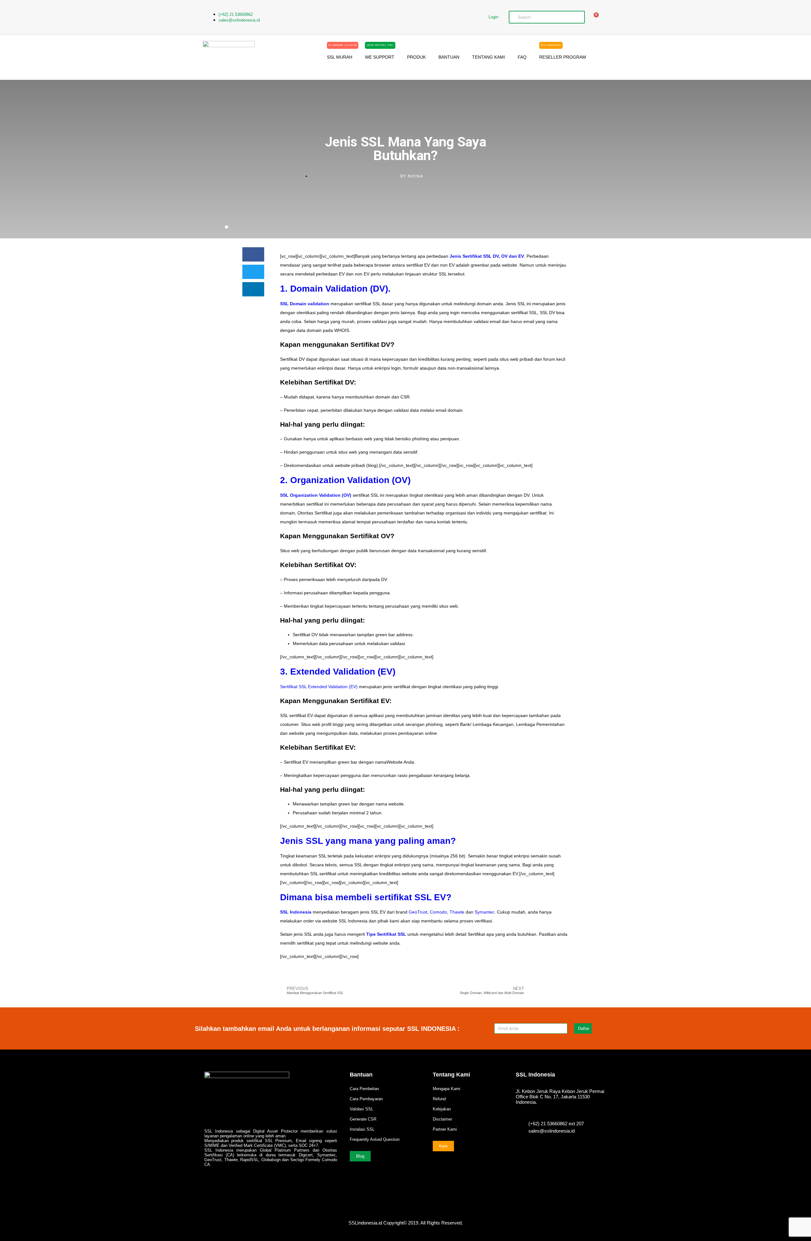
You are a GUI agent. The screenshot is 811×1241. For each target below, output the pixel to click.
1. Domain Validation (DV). (335, 289)
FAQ (522, 57)
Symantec (485, 912)
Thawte (457, 912)
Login (493, 17)
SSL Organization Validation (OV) (315, 495)
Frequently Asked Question (374, 1139)
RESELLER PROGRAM (562, 55)
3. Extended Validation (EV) (337, 671)
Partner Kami (445, 1129)
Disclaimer (442, 1119)
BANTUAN (448, 57)
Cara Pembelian (364, 1088)
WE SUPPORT (379, 55)
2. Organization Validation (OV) (345, 480)
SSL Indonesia (295, 912)
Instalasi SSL (362, 1129)
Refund (439, 1098)
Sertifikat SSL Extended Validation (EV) (319, 686)
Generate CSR (363, 1119)
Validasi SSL (361, 1109)
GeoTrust (418, 912)
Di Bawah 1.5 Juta (343, 45)
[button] (253, 254)
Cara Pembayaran (366, 1098)
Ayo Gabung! (551, 45)
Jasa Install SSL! (380, 45)
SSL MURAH (342, 55)
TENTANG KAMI (488, 57)
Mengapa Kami (446, 1088)
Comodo (438, 912)
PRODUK (416, 57)
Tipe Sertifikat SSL (386, 934)
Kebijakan (442, 1109)
